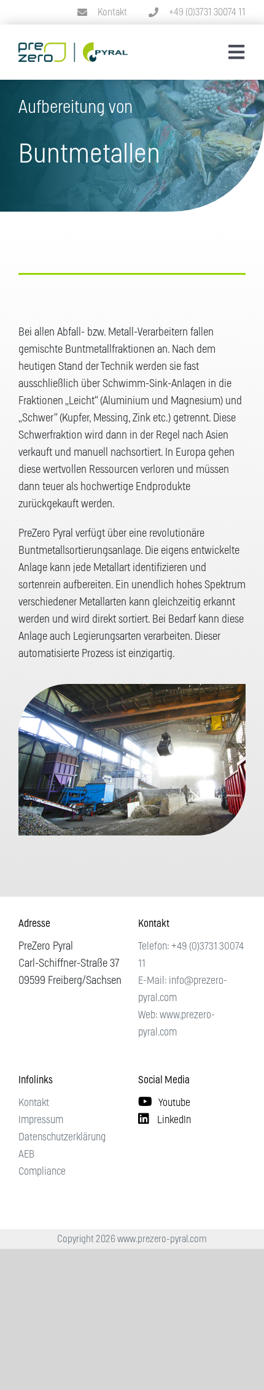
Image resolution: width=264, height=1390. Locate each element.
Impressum (40, 1120)
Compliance (42, 1171)
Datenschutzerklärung (62, 1137)
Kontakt (112, 12)
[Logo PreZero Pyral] (73, 47)
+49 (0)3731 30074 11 (207, 12)
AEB (26, 1154)
